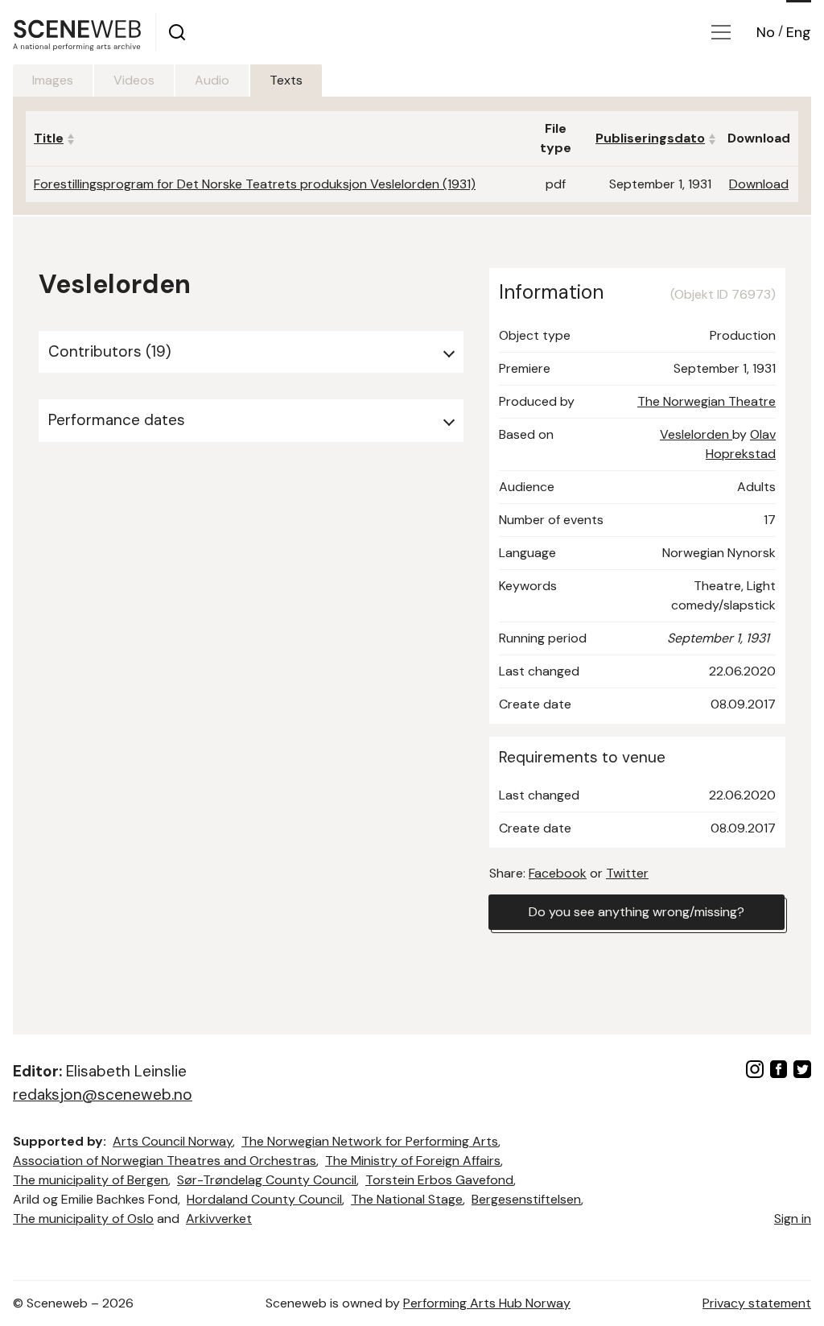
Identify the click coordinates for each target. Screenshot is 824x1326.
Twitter (627, 873)
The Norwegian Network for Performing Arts (369, 1141)
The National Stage (407, 1199)
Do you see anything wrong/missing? (636, 911)
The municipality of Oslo (83, 1218)
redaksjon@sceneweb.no (102, 1094)
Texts (286, 80)
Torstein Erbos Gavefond (439, 1179)
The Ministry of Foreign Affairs (413, 1160)
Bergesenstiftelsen (526, 1199)
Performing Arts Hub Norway (487, 1303)
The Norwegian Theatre (706, 401)
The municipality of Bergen (90, 1179)
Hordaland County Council (264, 1199)
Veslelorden (696, 434)
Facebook (558, 873)
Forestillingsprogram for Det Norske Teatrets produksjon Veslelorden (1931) (255, 184)
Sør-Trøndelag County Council (266, 1179)
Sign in (792, 1218)
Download (759, 184)
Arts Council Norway (173, 1141)
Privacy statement (756, 1303)
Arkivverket (219, 1218)
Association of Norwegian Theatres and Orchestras (164, 1160)
